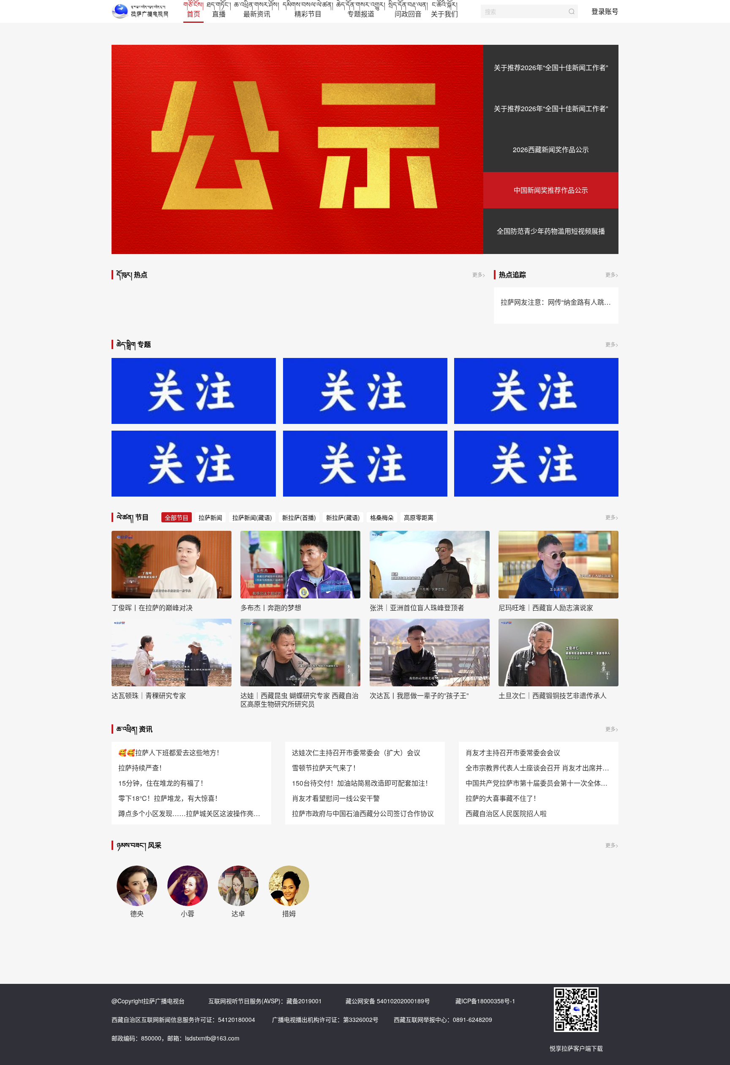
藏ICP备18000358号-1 (485, 1001)
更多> (478, 274)
